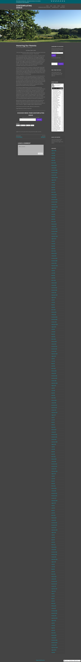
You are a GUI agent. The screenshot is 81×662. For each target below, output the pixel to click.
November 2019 (54, 348)
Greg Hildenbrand (23, 47)
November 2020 (54, 319)
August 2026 (53, 150)
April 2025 (53, 189)
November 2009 (54, 642)
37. (56, 127)
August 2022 (53, 268)
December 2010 (54, 610)
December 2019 (54, 346)
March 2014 (53, 515)
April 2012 (53, 571)
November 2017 (54, 407)
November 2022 (54, 260)
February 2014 (53, 517)
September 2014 (54, 500)
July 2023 (53, 241)
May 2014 (53, 510)
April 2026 (53, 160)
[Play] (53, 88)
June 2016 (53, 449)
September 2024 (54, 206)
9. (54, 98)
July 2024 (53, 211)
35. (55, 125)
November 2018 (54, 378)
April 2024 (53, 219)
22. (55, 111)
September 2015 (54, 471)
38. (56, 128)
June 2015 (53, 478)
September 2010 (54, 618)
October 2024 (53, 204)
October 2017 (53, 410)
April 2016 (53, 454)
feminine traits (28, 131)
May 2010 (53, 627)
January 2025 (53, 197)
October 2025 (53, 175)
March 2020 (53, 339)
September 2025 (54, 177)
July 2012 (53, 564)
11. (55, 100)
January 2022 (53, 285)
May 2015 (53, 481)
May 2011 (53, 598)
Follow (54, 55)
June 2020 (53, 331)
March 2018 (53, 397)
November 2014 (54, 495)
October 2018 (53, 380)
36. (55, 126)
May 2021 (53, 304)
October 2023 (53, 233)
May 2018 (53, 392)
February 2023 (54, 253)
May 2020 (53, 334)
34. (56, 124)
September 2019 (54, 353)
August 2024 (53, 209)
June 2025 (53, 184)
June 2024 (53, 214)
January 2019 (53, 373)
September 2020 (54, 324)
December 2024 (54, 199)
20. (54, 109)
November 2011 (54, 583)
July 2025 (53, 182)
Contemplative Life (55, 7)
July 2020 (53, 329)
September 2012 (54, 559)
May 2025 (53, 187)
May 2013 (53, 539)
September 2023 (54, 236)
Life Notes (30, 47)
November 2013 (54, 525)
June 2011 (53, 596)
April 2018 (53, 395)
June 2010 (53, 625)
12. (55, 101)
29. (56, 119)
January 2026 (53, 167)
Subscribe (39, 119)
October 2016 (53, 439)
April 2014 (53, 512)
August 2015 (53, 473)
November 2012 (54, 554)
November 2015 (54, 466)
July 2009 (53, 652)
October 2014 (53, 498)
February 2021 (53, 312)
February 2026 (54, 165)
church (19, 131)
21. (54, 110)
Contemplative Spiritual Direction (44, 7)
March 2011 (53, 603)
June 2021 (53, 302)
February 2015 (53, 488)
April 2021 (53, 307)
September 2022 (54, 265)
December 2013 (54, 522)
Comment (40, 153)
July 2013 (53, 534)
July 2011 (52, 593)
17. (55, 106)
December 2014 (54, 493)
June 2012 (53, 566)
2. (56, 91)
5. (56, 94)
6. (56, 95)
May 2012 (53, 569)
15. (56, 104)
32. (56, 122)
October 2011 (53, 586)
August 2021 (53, 297)
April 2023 (53, 248)
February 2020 (54, 341)
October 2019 (53, 351)
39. (56, 129)
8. (56, 97)
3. (56, 92)
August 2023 (53, 238)
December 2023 (54, 228)
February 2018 (53, 400)
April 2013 (53, 542)
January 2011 (53, 608)
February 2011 (53, 605)
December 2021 (54, 287)
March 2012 (53, 574)
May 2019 (53, 363)
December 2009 (54, 640)
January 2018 (53, 402)
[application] (57, 88)
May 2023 (53, 246)
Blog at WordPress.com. (40, 660)
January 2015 (53, 490)
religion (36, 131)
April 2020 (53, 336)
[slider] (61, 88)
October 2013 (53, 527)
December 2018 (54, 375)
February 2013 (53, 547)
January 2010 (53, 637)
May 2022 (53, 275)
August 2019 (53, 356)
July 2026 (53, 153)
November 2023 (54, 231)
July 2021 (53, 299)
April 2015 (53, 483)
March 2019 (53, 368)
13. (56, 102)
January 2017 (53, 432)
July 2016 (53, 446)
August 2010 (53, 620)
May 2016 (53, 451)
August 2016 (53, 444)
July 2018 (53, 388)
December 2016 (54, 434)
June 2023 (53, 243)
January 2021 (53, 314)
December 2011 (54, 581)
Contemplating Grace (24, 7)
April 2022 (53, 277)
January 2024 (53, 226)
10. (55, 99)
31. (56, 121)
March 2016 (53, 456)
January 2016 (53, 461)
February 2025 (54, 194)
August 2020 (53, 326)
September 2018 (54, 383)
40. (54, 130)
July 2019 (53, 358)
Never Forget (62, 7)
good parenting (32, 131)
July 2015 (53, 476)
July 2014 (53, 505)
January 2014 (53, 520)
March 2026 (53, 162)
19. (54, 108)
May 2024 (53, 216)
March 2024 (53, 221)
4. (56, 93)
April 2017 (53, 424)
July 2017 (53, 417)
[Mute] (59, 88)
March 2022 (53, 280)
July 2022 (53, 270)
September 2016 (54, 441)
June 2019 (53, 361)
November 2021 (54, 290)
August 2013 (53, 532)
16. (56, 105)
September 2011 (54, 588)
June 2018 (53, 390)
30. (56, 120)
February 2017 (53, 429)
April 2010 (53, 630)
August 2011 (53, 591)
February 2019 (53, 370)
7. (55, 96)
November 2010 (54, 613)
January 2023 (53, 255)
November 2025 (54, 172)
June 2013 (53, 537)
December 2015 (54, 463)
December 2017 (54, 405)
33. (56, 123)
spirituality (39, 131)
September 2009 (54, 647)
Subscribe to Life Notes (57, 46)
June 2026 (53, 155)
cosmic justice (23, 131)
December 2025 (54, 170)
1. (56, 90)
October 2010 (53, 615)
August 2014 (53, 503)
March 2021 (53, 309)
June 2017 (53, 419)
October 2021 (53, 292)
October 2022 (53, 263)
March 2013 (53, 544)
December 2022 (54, 258)
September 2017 (54, 412)
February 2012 (53, 576)
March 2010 (53, 632)
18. (55, 107)
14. (55, 103)
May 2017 (53, 422)
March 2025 (53, 192)
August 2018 (53, 385)
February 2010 (53, 635)
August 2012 (53, 561)
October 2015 (53, 468)
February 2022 (54, 282)
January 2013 (53, 549)
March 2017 (53, 427)
